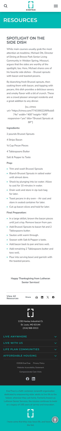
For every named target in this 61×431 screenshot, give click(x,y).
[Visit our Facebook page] (27, 378)
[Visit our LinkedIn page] (33, 378)
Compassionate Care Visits (30, 372)
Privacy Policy (38, 363)
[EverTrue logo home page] (30, 313)
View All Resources (12, 297)
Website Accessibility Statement (30, 367)
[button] (56, 6)
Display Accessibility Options (55, 421)
